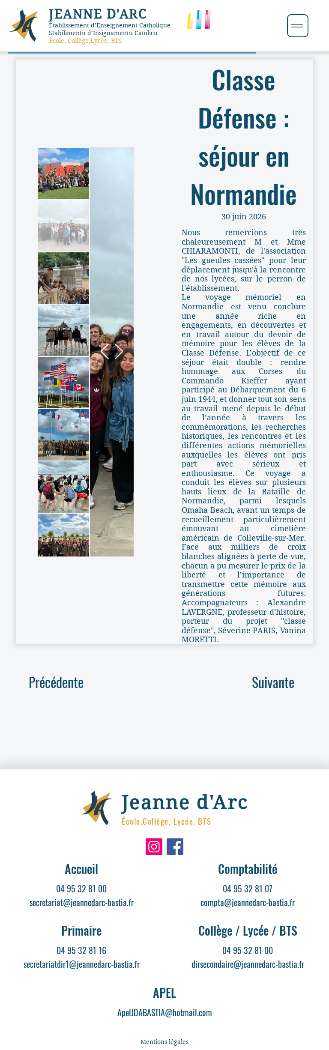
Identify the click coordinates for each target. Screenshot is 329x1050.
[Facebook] (175, 846)
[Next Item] (119, 352)
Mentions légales (164, 1042)
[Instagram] (154, 846)
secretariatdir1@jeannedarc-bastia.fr (82, 963)
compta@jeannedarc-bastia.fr (247, 902)
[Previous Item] (105, 352)
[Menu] (297, 25)
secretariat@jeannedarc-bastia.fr (82, 902)
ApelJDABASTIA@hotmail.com (164, 1012)
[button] (273, 682)
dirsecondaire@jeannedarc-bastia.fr (247, 963)
